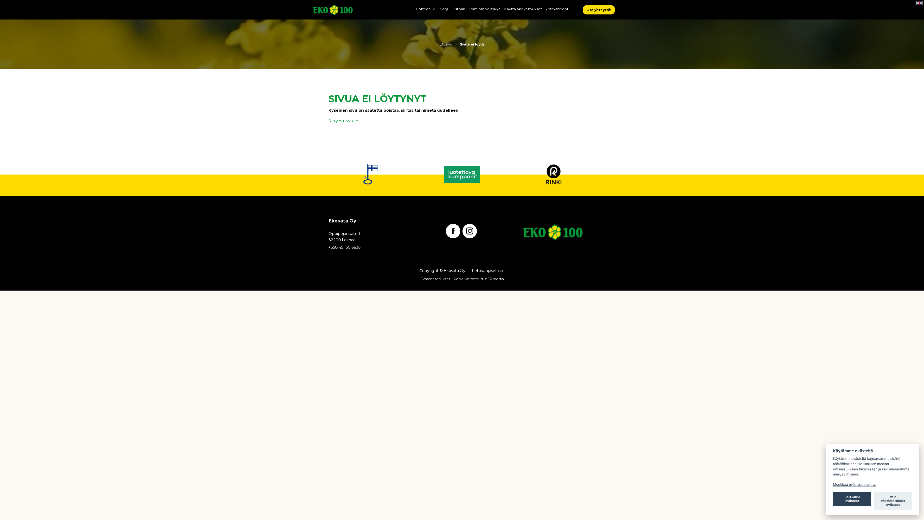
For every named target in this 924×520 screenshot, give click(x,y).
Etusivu (446, 44)
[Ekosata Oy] (344, 10)
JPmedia (496, 279)
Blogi (443, 9)
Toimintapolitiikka (484, 9)
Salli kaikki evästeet (852, 499)
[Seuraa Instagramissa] (469, 231)
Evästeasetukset (435, 279)
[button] (599, 9)
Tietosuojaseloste (488, 270)
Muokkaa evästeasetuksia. (854, 484)
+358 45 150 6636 (344, 247)
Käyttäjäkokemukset (523, 9)
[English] (919, 3)
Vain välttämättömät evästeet (893, 501)
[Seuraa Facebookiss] (453, 231)
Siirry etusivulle (343, 121)
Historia (458, 9)
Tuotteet (422, 9)
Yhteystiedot (556, 9)
